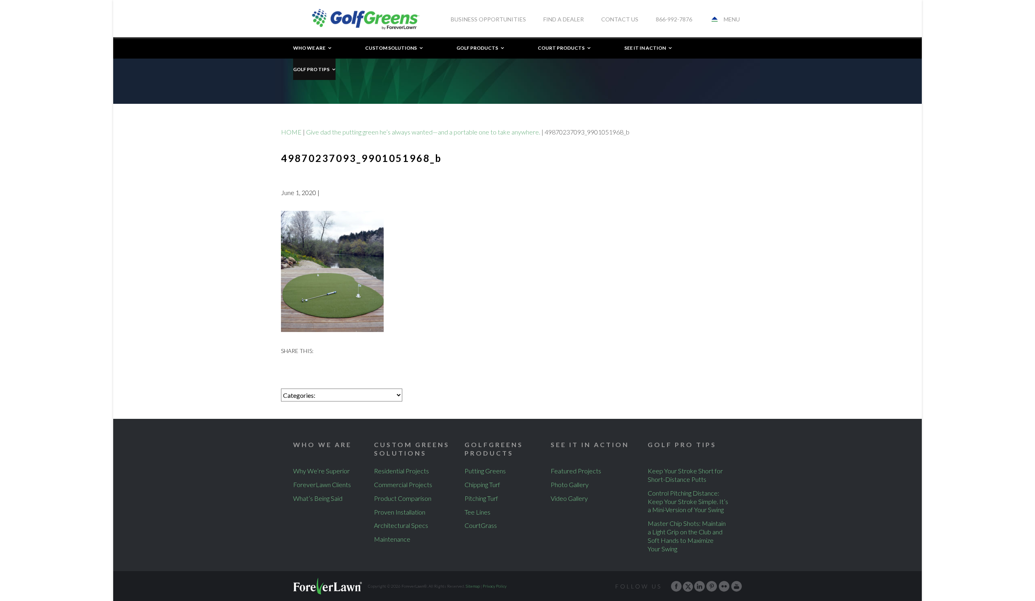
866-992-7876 (674, 19)
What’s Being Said (317, 498)
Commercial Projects (403, 484)
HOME (291, 132)
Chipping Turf (482, 484)
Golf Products (477, 48)
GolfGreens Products (494, 449)
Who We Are (309, 48)
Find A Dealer (563, 19)
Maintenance (392, 539)
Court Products (561, 48)
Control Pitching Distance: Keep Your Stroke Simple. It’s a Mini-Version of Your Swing (688, 501)
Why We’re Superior (321, 471)
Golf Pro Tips (311, 69)
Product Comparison (402, 498)
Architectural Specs (401, 525)
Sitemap (473, 586)
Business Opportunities (488, 19)
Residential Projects (401, 471)
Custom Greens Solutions (412, 449)
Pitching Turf (481, 498)
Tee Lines (477, 512)
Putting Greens (485, 471)
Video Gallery (569, 498)
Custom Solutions (391, 48)
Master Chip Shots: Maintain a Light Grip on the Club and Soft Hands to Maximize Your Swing (687, 535)
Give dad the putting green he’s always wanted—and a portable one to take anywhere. (423, 132)
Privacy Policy (495, 586)
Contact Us (619, 19)
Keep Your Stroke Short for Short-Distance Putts (685, 475)
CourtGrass (481, 525)
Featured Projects (576, 471)
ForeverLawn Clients (322, 484)
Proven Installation (399, 512)
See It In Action (645, 48)
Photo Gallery (570, 484)
